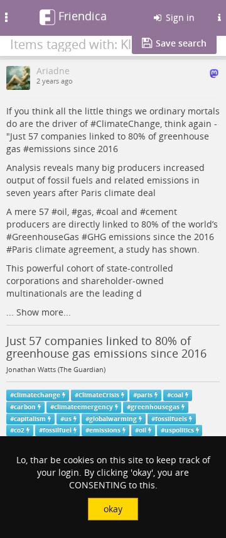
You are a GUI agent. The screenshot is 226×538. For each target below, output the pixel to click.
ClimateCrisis (98, 395)
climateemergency (83, 407)
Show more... (43, 312)
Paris (22, 249)
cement (161, 211)
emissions (50, 149)
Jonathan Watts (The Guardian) (55, 369)
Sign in (179, 17)
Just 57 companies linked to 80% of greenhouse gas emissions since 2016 (106, 347)
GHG (96, 237)
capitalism (30, 419)
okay (113, 509)
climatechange (37, 395)
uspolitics (179, 430)
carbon (25, 407)
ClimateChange (128, 123)
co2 (19, 430)
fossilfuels (171, 419)
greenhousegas (155, 407)
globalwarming (113, 419)
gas (84, 211)
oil (62, 211)
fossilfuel (57, 430)
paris (145, 395)
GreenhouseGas (45, 237)
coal (110, 211)
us (68, 419)
